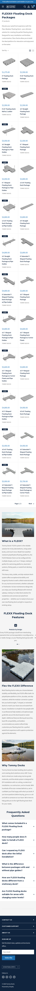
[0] (32, 6)
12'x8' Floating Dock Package (25, 184)
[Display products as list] (33, 50)
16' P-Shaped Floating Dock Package (25, 373)
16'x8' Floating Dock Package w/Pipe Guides (7, 452)
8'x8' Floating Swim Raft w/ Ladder (9, 110)
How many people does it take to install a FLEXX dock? (14, 840)
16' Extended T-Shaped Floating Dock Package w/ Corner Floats (26, 489)
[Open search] (25, 7)
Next (30, 503)
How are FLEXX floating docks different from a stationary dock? (13, 880)
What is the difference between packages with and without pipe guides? (15, 867)
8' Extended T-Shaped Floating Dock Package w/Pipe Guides (7, 298)
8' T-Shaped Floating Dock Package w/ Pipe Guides (7, 187)
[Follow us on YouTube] (10, 977)
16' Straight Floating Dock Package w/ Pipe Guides (7, 148)
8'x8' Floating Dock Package (26, 77)
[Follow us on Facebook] (3, 977)
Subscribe (8, 958)
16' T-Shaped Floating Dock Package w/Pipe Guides (7, 336)
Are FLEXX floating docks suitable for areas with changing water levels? (14, 894)
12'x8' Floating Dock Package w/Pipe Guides (7, 223)
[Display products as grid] (30, 50)
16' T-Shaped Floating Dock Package (25, 297)
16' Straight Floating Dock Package (25, 111)
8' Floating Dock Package (7, 77)
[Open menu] (3, 6)
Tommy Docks (6, 82)
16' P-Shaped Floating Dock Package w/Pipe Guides (7, 415)
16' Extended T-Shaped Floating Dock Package (25, 452)
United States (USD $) (9, 967)
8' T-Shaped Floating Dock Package (25, 147)
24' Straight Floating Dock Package (25, 223)
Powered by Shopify (8, 987)
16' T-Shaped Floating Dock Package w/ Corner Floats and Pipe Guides (8, 376)
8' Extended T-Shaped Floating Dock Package (25, 259)
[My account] (29, 7)
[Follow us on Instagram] (7, 977)
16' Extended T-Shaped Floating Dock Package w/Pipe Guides (7, 489)
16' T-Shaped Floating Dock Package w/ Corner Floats (26, 336)
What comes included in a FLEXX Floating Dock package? (14, 826)
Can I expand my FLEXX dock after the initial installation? (13, 853)
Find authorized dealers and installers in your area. (18, 2)
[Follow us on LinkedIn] (14, 977)
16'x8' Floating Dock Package (25, 412)
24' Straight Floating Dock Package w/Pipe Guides (7, 260)
